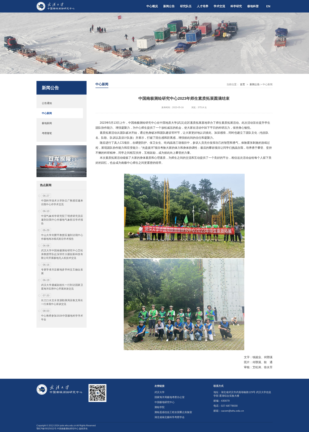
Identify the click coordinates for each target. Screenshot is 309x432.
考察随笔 (47, 133)
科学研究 (236, 6)
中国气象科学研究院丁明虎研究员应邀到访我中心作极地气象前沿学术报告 (62, 219)
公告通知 (47, 103)
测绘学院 (159, 407)
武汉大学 (159, 392)
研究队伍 (186, 6)
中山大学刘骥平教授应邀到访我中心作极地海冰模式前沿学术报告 (62, 237)
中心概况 (152, 6)
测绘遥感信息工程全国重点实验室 (173, 412)
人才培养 (202, 6)
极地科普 (253, 6)
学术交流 (219, 6)
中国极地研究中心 (164, 402)
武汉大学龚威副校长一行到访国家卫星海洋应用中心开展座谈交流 (62, 286)
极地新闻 (47, 123)
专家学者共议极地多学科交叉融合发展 (62, 271)
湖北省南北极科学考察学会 (169, 417)
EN (268, 6)
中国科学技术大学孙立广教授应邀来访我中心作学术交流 (62, 202)
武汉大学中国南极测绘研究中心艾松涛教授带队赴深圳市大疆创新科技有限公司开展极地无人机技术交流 (62, 254)
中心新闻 (47, 113)
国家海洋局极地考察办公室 (169, 397)
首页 (242, 84)
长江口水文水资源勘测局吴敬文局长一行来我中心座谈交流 (62, 302)
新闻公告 (169, 6)
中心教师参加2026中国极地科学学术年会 (62, 317)
